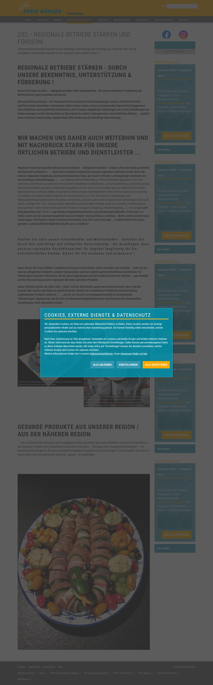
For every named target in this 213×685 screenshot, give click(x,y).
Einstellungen (128, 364)
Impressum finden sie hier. (134, 353)
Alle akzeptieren (156, 364)
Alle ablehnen (102, 364)
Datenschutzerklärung (101, 353)
